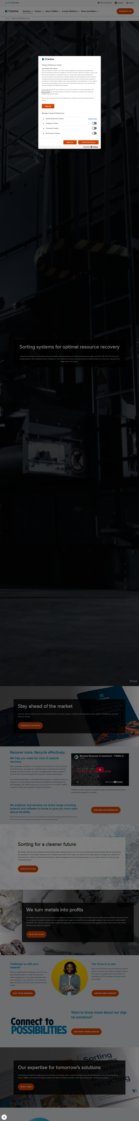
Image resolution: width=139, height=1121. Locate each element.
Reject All (70, 142)
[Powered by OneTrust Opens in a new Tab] (91, 147)
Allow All (48, 106)
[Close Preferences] (4, 1117)
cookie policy (46, 92)
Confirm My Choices (88, 142)
